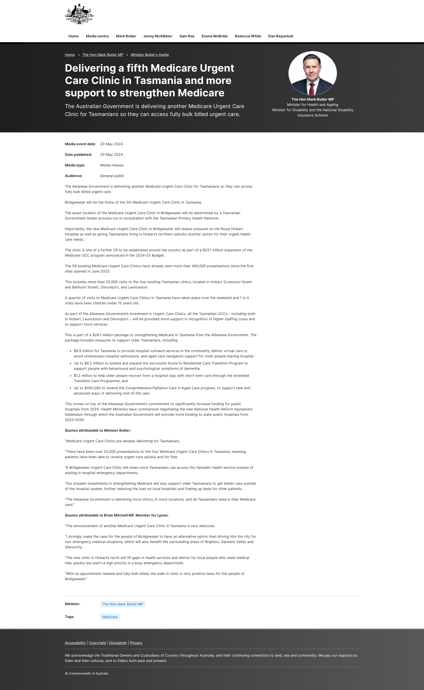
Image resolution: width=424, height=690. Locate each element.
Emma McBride (215, 36)
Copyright (97, 642)
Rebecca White (248, 36)
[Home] (79, 14)
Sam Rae (187, 36)
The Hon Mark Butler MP (102, 54)
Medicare (110, 617)
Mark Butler (126, 36)
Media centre (97, 36)
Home (73, 36)
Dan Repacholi (280, 36)
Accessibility (75, 642)
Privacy (136, 642)
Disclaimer (118, 642)
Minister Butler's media (150, 54)
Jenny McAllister (157, 36)
